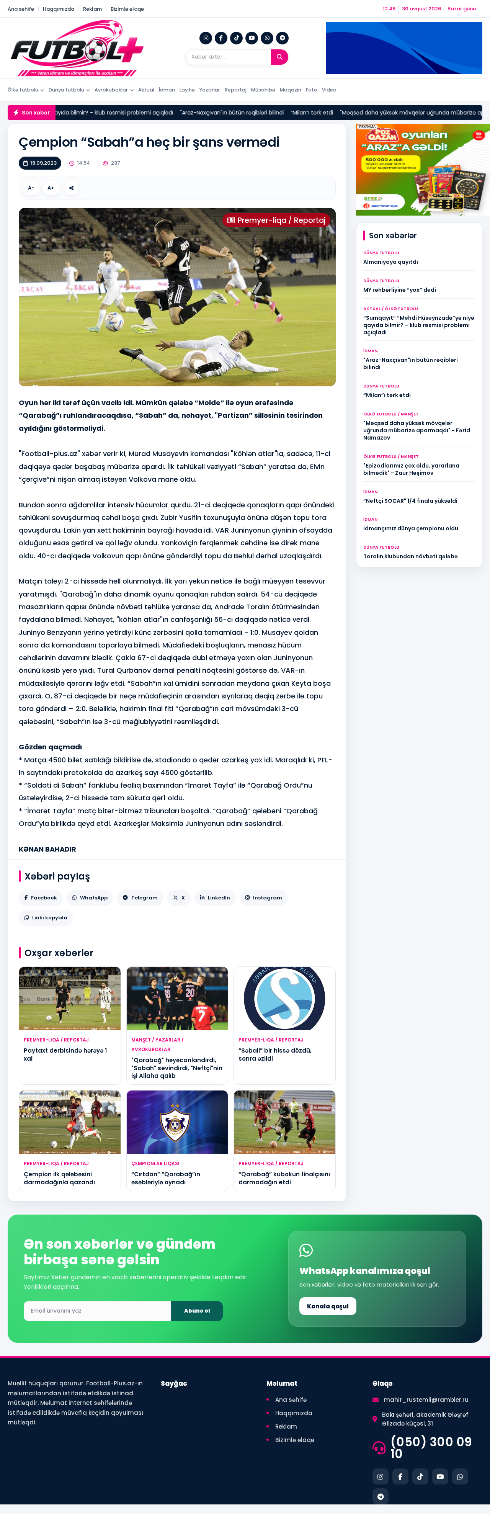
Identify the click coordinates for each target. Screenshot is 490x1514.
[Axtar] (279, 57)
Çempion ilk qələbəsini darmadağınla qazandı (59, 1178)
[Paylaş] (71, 188)
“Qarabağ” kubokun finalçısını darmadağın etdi (284, 1178)
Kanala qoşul (328, 1306)
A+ (50, 187)
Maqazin (290, 90)
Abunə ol (197, 1311)
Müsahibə (263, 90)
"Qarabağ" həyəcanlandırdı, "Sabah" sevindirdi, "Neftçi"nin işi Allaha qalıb (176, 1068)
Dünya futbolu (66, 90)
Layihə (187, 90)
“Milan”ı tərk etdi (266, 112)
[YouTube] (251, 38)
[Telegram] (282, 38)
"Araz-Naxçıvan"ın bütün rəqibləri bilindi (186, 112)
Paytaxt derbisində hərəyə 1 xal (65, 1054)
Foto (311, 90)
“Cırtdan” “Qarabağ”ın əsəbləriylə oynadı (165, 1178)
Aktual (146, 90)
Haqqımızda (58, 9)
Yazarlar (209, 90)
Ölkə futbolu (23, 90)
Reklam (92, 9)
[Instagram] (205, 38)
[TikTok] (236, 38)
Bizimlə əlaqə (127, 9)
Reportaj (236, 90)
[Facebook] (221, 38)
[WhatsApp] (267, 38)
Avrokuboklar (111, 90)
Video (329, 90)
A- (31, 187)
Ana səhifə (21, 9)
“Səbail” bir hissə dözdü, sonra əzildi (275, 1054)
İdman (167, 90)
